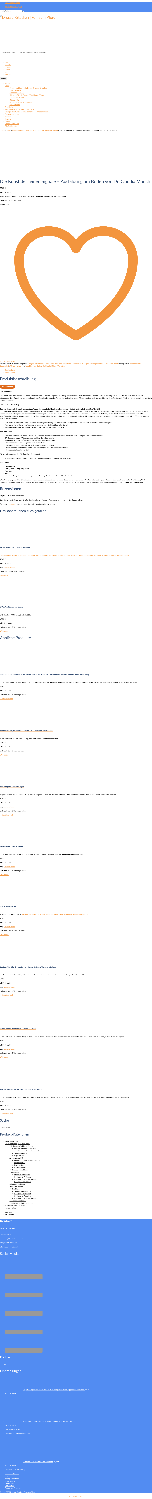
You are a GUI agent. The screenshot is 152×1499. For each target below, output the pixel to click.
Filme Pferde (14, 1172)
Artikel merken (7, 386)
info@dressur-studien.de (9, 1247)
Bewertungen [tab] (10, 372)
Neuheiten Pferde (112, 364)
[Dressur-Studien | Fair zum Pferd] (76, 32)
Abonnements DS (16, 1158)
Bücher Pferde (15, 1189)
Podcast (3, 1364)
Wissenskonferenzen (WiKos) (25, 1148)
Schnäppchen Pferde (17, 1184)
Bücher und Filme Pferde (72, 364)
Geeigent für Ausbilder (53, 364)
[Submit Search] (23, 11)
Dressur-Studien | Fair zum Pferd (17, 1144)
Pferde (12, 366)
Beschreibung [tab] (10, 370)
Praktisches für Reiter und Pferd (21, 1203)
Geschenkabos (20, 1167)
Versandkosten (9, 567)
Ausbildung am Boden (33, 366)
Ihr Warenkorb (13, 7)
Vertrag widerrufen (76, 1496)
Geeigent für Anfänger (36, 364)
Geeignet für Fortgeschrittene (93, 364)
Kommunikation (136, 364)
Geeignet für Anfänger (22, 1177)
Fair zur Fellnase (11, 1208)
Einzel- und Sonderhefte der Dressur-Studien (26, 1151)
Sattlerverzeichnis (11, 1141)
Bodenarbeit (4, 366)
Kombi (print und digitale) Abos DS (27, 1160)
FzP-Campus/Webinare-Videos (21, 1146)
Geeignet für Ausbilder (22, 1182)
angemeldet (12, 504)
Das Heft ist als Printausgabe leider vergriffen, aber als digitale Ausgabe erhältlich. (55, 914)
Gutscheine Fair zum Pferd (15, 1205)
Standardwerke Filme (22, 1175)
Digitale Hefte (19, 1156)
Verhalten (61, 366)
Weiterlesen (4, 575)
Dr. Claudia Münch (50, 366)
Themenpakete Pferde (18, 1201)
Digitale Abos (19, 1165)
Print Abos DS (19, 1163)
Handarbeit (20, 366)
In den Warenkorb (6, 699)
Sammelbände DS (21, 1153)
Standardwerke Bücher (22, 1191)
